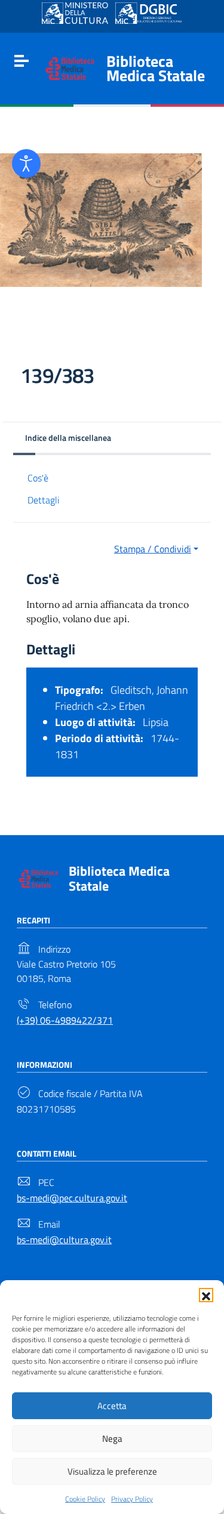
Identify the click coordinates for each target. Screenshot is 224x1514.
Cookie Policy (85, 1498)
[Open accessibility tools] (26, 163)
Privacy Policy (132, 1498)
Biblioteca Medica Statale (155, 68)
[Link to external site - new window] (75, 13)
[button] (206, 1295)
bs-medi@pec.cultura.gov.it (72, 1198)
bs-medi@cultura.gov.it (64, 1239)
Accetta (112, 1406)
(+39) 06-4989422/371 (65, 1020)
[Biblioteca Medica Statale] (70, 67)
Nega (112, 1438)
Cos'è (37, 478)
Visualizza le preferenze (112, 1471)
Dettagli (43, 500)
